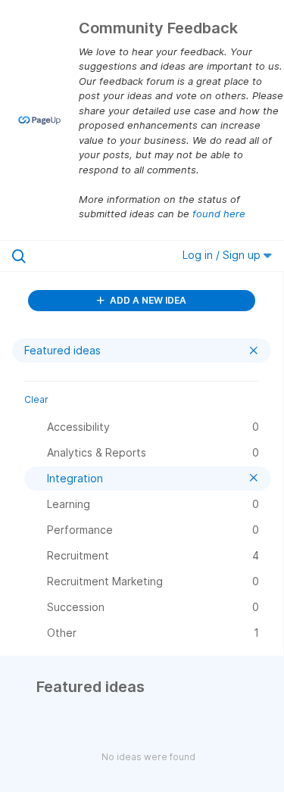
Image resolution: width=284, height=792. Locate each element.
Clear (36, 399)
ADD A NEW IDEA (147, 300)
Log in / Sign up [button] (223, 254)
